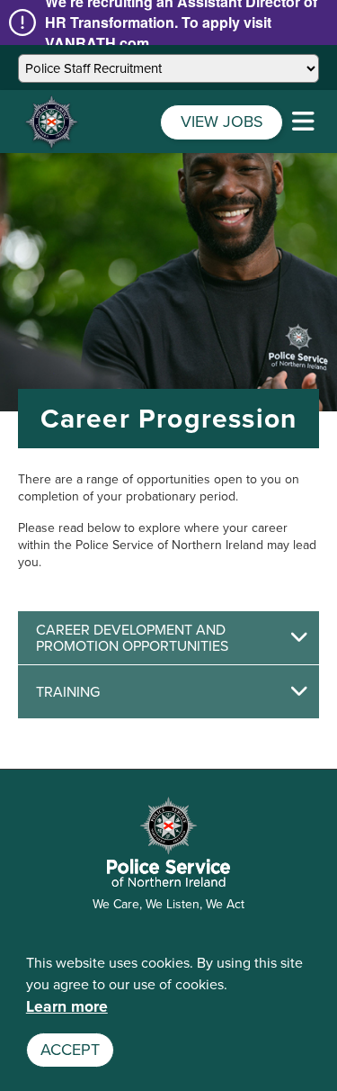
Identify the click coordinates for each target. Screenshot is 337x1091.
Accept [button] (70, 1049)
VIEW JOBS (222, 121)
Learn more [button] (67, 1006)
